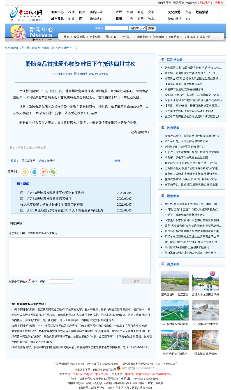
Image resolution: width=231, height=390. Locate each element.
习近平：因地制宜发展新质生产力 (185, 214)
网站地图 (204, 2)
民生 (82, 19)
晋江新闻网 (33, 47)
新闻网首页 (164, 2)
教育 (140, 12)
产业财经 (95, 36)
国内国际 (96, 12)
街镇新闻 (142, 36)
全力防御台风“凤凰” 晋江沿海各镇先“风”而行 (192, 168)
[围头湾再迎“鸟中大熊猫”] (205, 319)
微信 (171, 19)
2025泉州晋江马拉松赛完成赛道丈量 (186, 141)
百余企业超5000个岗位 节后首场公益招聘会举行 (193, 100)
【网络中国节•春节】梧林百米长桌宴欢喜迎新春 (193, 105)
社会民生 (126, 36)
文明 (151, 12)
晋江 (22, 91)
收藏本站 (191, 2)
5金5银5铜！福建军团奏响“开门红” (185, 146)
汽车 (151, 19)
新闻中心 (48, 47)
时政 (71, 19)
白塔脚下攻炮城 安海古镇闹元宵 (184, 89)
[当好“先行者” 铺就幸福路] (175, 349)
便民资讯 (79, 36)
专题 (188, 12)
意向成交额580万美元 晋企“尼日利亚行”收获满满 (194, 179)
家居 (140, 19)
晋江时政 (111, 36)
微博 (178, 19)
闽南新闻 (158, 36)
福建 (71, 12)
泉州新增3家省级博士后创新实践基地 (187, 247)
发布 (136, 281)
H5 (188, 19)
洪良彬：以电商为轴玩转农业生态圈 (186, 157)
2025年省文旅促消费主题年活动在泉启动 (189, 111)
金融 (130, 12)
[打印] (116, 160)
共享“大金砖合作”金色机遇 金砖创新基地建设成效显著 (197, 225)
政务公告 (205, 36)
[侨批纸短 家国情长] (205, 349)
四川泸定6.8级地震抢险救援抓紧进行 (46, 198)
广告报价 (218, 2)
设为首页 (178, 2)
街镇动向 (96, 19)
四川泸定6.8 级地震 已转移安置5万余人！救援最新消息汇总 (61, 210)
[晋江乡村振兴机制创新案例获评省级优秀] (175, 319)
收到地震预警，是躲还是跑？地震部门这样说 (51, 204)
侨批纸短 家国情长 (205, 353)
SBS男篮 (174, 36)
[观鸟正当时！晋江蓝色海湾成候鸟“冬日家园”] (175, 290)
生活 (130, 19)
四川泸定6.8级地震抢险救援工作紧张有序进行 (52, 193)
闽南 (82, 12)
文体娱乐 (189, 36)
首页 (66, 36)
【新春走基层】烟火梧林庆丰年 (184, 84)
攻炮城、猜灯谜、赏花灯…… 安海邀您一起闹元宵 (195, 94)
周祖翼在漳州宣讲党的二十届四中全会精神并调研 (194, 252)
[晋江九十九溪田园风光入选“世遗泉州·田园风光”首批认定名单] (205, 290)
